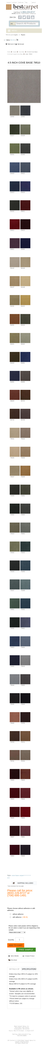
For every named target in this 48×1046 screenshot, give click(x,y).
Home (8, 52)
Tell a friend (14, 960)
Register (23, 34)
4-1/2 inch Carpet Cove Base (15, 54)
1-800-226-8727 (28, 12)
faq (26, 2)
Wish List (11, 44)
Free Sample (26, 950)
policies (21, 2)
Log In (16, 34)
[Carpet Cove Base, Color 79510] (24, 86)
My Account (21, 44)
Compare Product (29, 956)
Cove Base (22, 52)
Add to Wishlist (15, 956)
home (8, 2)
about (34, 2)
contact (14, 2)
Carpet (14, 52)
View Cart (17, 40)
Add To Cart (16, 945)
